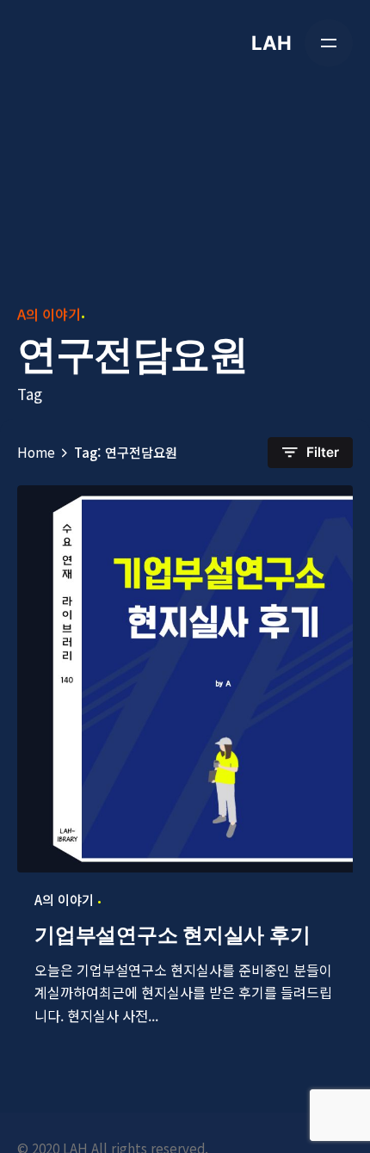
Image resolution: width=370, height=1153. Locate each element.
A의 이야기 (49, 314)
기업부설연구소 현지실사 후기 (172, 934)
